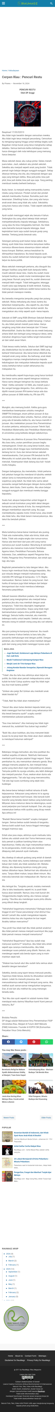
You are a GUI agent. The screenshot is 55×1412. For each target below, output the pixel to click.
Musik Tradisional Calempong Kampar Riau (25, 660)
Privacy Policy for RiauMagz (38, 1360)
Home (10, 1356)
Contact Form (30, 1356)
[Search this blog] (51, 3)
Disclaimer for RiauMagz (15, 1360)
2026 (8, 1254)
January (12, 1296)
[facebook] (8, 1042)
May (10, 1284)
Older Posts (46, 1118)
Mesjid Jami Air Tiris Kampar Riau (21, 664)
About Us (19, 1356)
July (10, 1256)
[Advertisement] (27, 38)
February (12, 1265)
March (11, 1261)
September (13, 1272)
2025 (8, 1269)
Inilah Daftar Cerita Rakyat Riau (27, 1146)
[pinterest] (34, 1042)
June (10, 1280)
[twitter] (21, 1042)
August (11, 1276)
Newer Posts (9, 1118)
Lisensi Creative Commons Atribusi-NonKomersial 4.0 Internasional (27, 1384)
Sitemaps (42, 1356)
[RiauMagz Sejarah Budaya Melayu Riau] (27, 3)
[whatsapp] (46, 1042)
